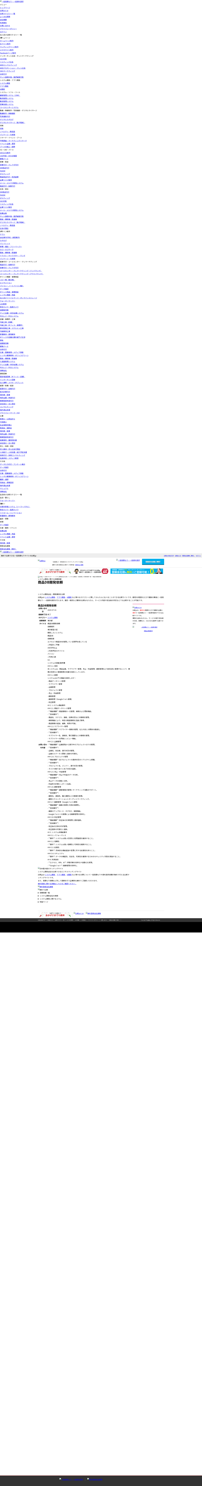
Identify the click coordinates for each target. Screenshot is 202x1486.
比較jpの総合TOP (169, 555)
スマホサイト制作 (6, 50)
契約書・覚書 (5, 394)
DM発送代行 (4, 168)
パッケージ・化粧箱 (7, 134)
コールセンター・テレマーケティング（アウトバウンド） (22, 273)
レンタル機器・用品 (7, 295)
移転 (1, 340)
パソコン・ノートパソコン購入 (12, 286)
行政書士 (3, 422)
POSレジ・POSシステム (9, 316)
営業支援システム (6, 104)
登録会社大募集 (79, 565)
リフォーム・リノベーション (11, 512)
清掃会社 (3, 370)
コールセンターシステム (9, 107)
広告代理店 (4, 228)
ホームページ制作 (6, 40)
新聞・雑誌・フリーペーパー (11, 246)
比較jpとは (4, 10)
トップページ (5, 7)
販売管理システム (6, 98)
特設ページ (44, 902)
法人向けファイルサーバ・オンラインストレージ (18, 298)
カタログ (3, 240)
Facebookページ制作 (8, 53)
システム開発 (5, 83)
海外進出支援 (5, 410)
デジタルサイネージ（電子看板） (12, 122)
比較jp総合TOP (41, 920)
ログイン (3, 31)
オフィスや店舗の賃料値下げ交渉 (12, 337)
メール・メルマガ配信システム (12, 183)
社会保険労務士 (6, 425)
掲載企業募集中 (148, 631)
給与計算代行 (5, 391)
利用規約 (3, 22)
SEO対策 (3, 59)
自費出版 (3, 213)
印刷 (1, 128)
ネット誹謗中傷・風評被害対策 (12, 77)
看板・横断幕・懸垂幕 (8, 219)
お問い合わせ (5, 25)
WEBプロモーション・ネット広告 (12, 68)
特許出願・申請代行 (7, 397)
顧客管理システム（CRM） (10, 95)
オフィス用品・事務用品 (9, 292)
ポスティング (5, 174)
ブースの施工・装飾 (7, 146)
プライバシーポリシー (8, 28)
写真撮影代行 (5, 116)
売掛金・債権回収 (6, 482)
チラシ (2, 234)
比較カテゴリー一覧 (7, 13)
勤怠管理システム (6, 101)
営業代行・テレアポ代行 (9, 165)
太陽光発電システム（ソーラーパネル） (15, 506)
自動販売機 (4, 310)
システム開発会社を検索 (49, 895)
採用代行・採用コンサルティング (12, 455)
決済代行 (3, 74)
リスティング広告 (6, 62)
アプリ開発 (4, 86)
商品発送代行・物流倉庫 (9, 177)
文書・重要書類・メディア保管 (11, 352)
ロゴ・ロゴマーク (6, 249)
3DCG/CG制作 (5, 152)
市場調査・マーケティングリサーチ (13, 140)
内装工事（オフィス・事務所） (12, 325)
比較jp (148, 920)
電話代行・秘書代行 (7, 186)
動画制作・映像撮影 (7, 113)
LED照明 (3, 304)
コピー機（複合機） (7, 279)
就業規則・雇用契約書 (8, 440)
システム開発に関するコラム (51, 899)
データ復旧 (4, 289)
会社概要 (3, 19)
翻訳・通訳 (4, 479)
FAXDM (2, 171)
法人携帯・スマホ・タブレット (12, 382)
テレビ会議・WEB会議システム (12, 313)
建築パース (4, 158)
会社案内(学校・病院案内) (10, 237)
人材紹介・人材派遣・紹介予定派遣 (13, 452)
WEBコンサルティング (8, 65)
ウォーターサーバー (7, 301)
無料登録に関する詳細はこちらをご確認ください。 (57, 883)
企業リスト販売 (6, 180)
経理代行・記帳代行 (7, 388)
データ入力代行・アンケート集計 (12, 464)
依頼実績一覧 (45, 892)
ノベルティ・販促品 (7, 131)
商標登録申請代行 (6, 400)
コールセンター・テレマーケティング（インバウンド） (21, 270)
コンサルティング (6, 407)
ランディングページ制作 (9, 47)
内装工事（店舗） (6, 322)
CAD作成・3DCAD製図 (8, 156)
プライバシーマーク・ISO (10, 413)
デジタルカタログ (6, 119)
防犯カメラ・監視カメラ (9, 307)
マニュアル (4, 488)
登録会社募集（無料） (8, 549)
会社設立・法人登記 (7, 403)
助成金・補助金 (6, 428)
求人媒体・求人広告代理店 (10, 449)
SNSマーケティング (7, 71)
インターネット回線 (7, 379)
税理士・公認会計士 (7, 419)
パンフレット (5, 243)
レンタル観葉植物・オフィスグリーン (14, 355)
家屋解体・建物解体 (7, 334)
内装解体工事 (5, 331)
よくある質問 (5, 16)
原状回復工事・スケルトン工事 (12, 328)
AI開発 (2, 89)
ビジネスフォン (6, 282)
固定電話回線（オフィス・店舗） (12, 376)
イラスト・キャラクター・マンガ (12, 255)
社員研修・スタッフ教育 (9, 458)
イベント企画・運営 (7, 143)
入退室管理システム (7, 361)
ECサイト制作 (5, 44)
